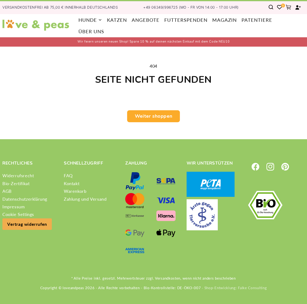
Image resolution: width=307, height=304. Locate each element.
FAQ (68, 175)
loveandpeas (73, 288)
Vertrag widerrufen (27, 224)
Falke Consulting (252, 288)
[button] (90, 20)
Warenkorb (75, 191)
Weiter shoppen (153, 116)
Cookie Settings (18, 214)
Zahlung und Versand (85, 198)
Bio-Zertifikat (16, 183)
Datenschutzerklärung (24, 198)
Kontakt (71, 183)
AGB (7, 191)
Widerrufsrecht (18, 175)
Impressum (13, 206)
